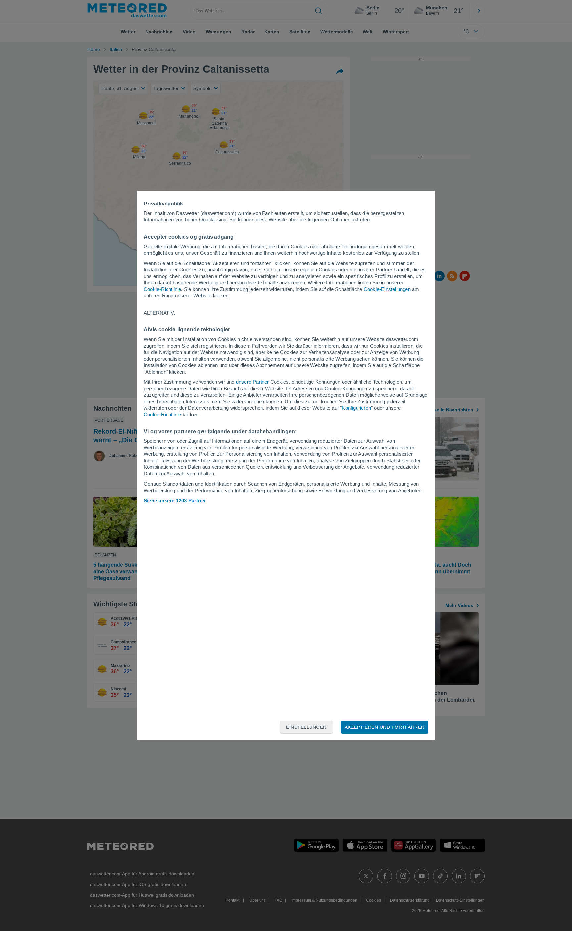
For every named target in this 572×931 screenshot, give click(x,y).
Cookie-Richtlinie (162, 289)
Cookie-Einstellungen (387, 289)
